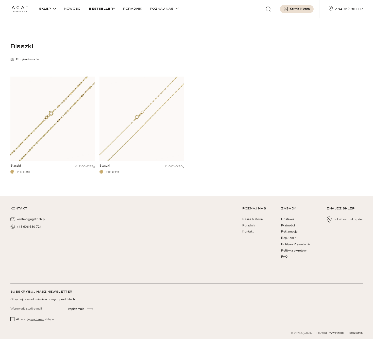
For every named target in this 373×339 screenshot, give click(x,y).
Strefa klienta (300, 9)
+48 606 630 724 (29, 227)
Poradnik (248, 225)
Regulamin (289, 238)
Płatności (288, 225)
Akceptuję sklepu (34, 319)
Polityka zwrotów (294, 250)
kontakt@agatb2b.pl (31, 219)
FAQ (284, 257)
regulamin (37, 319)
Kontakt (247, 231)
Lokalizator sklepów (348, 219)
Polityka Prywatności (296, 244)
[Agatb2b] (20, 9)
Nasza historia (252, 219)
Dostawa (287, 219)
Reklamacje (289, 231)
